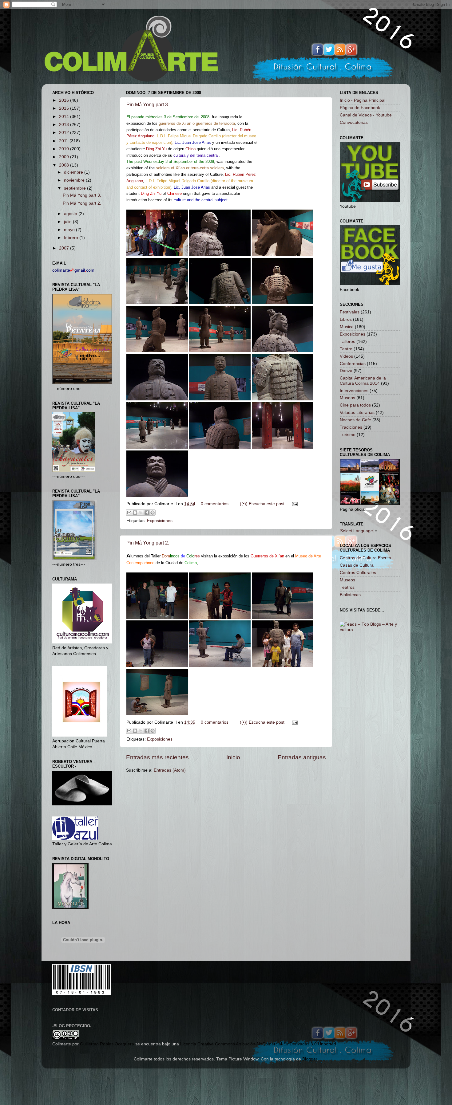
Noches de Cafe (355, 420)
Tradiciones (351, 427)
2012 (64, 132)
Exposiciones (159, 520)
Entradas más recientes (157, 757)
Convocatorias (354, 122)
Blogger (309, 1059)
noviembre (75, 180)
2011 (64, 141)
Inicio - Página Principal (362, 100)
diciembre (74, 172)
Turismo (347, 434)
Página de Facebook (360, 107)
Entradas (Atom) (170, 770)
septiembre (75, 188)
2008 (64, 165)
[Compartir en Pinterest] (152, 512)
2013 (64, 124)
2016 (64, 100)
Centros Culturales (358, 572)
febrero (71, 237)
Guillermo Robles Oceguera (107, 1044)
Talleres (347, 341)
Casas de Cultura (357, 565)
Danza (346, 370)
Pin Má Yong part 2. (147, 542)
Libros (346, 319)
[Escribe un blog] (135, 512)
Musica (347, 326)
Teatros (347, 587)
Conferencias (353, 363)
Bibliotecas (350, 594)
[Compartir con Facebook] (147, 512)
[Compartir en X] (141, 512)
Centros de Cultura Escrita (365, 558)
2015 (64, 108)
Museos (347, 397)
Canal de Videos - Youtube (366, 115)
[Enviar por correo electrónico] (129, 512)
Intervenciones (354, 390)
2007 (64, 248)
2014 (64, 116)
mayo (70, 229)
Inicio (233, 757)
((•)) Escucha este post (262, 503)
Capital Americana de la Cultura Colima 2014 (363, 380)
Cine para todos (355, 405)
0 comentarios (214, 503)
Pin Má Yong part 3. (147, 104)
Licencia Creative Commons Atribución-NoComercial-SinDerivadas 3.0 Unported (258, 1044)
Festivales (349, 312)
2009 (64, 157)
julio (68, 221)
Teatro (346, 349)
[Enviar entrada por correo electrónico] (294, 503)
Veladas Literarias (357, 412)
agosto (71, 213)
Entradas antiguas (302, 757)
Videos (346, 356)
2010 (64, 149)
